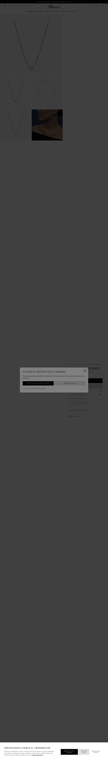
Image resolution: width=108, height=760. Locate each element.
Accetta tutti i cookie (69, 751)
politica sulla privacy (37, 755)
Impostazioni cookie (96, 752)
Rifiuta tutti (83, 751)
